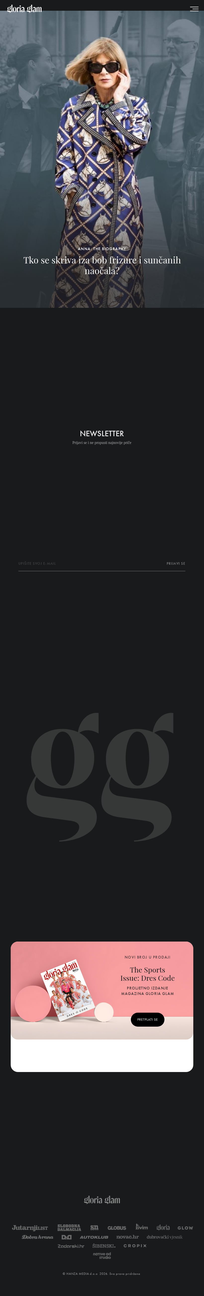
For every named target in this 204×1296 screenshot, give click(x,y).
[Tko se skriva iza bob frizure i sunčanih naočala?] (102, 159)
